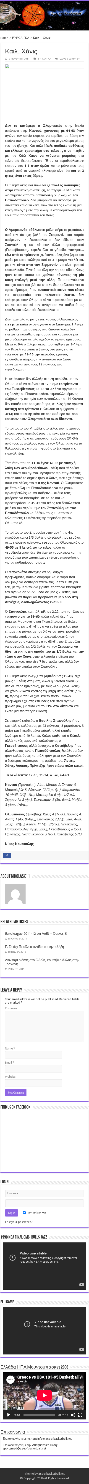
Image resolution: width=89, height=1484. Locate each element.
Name (10, 1048)
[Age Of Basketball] (44, 15)
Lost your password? (19, 1222)
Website (10, 1076)
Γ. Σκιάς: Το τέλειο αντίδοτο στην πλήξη (34, 947)
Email (9, 1062)
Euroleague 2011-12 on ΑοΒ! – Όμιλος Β (36, 934)
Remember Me (36, 1212)
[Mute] (73, 1415)
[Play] (8, 1415)
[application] (44, 1266)
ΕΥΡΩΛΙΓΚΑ (20, 38)
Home (4, 38)
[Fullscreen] (80, 1415)
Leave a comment (70, 58)
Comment (11, 1008)
